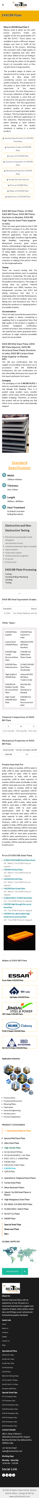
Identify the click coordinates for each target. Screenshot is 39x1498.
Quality (4, 1337)
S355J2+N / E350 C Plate (14, 1165)
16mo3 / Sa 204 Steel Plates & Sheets (17, 1193)
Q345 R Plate (9, 1171)
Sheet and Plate (11, 1229)
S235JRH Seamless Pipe (10, 1409)
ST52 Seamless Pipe (8, 1400)
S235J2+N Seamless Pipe (10, 1413)
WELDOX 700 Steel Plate (10, 1376)
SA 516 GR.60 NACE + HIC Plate (17, 1155)
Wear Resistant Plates (14, 1187)
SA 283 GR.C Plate (8, 1363)
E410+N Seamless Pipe (9, 1426)
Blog (3, 1345)
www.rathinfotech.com (19, 1496)
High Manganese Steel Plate (17, 1199)
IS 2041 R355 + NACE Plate (16, 1209)
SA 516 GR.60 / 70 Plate (10, 1380)
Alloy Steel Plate (11, 1143)
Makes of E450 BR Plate (19, 191)
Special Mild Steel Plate (14, 1138)
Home (4, 1324)
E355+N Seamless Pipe (9, 1422)
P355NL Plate (9, 1162)
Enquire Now (12, 1271)
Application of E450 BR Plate (19, 196)
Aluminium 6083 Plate (9, 1388)
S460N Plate (9, 1218)
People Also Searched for (18, 179)
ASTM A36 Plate (7, 1367)
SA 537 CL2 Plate (12, 1213)
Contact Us (6, 1341)
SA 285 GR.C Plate (8, 1359)
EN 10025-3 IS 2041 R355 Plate (18, 1204)
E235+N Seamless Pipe (9, 1417)
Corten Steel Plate (12, 1182)
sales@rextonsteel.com (12, 1451)
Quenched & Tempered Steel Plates (20, 1178)
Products (5, 1332)
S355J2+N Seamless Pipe (10, 1405)
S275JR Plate (6, 1372)
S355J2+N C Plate (8, 1355)
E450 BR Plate (10, 1168)
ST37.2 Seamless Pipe (9, 1396)
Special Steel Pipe (12, 1224)
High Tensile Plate (12, 1148)
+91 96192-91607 (9, 1448)
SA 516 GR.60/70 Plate (13, 1152)
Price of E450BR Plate (19, 185)
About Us (5, 1328)
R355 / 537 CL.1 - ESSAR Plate (16, 1158)
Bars (6, 1233)
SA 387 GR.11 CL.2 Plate (10, 1384)
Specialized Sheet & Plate (19, 1130)
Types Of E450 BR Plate (19, 156)
